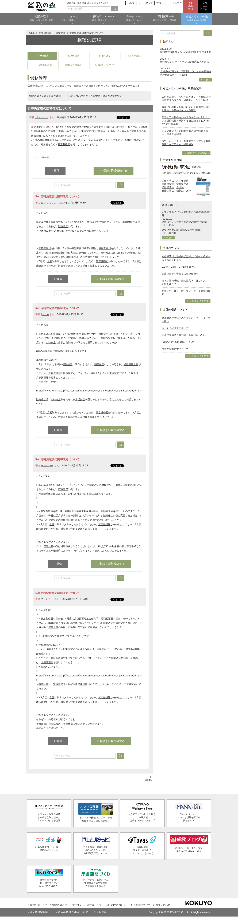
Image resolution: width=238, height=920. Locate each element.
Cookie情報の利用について (73, 912)
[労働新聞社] (176, 166)
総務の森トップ (38, 904)
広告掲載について (141, 904)
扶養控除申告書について (175, 348)
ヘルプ (131, 2)
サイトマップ (145, 2)
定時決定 (136, 131)
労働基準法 (168, 180)
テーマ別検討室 (42, 65)
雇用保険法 (168, 183)
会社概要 (77, 904)
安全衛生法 (182, 183)
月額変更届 (97, 126)
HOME (31, 32)
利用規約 (101, 912)
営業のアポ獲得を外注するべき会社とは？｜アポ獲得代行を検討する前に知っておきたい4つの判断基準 (186, 120)
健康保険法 (168, 190)
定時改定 (56, 399)
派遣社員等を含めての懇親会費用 (180, 273)
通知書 (81, 399)
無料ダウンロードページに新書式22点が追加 (184, 61)
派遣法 (180, 187)
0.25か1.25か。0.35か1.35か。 (179, 266)
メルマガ (177, 2)
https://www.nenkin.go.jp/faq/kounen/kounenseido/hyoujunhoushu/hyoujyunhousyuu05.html (88, 390)
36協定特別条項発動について (178, 342)
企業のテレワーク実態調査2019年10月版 (184, 221)
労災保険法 (168, 187)
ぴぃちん (46, 202)
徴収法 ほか (183, 190)
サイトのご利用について (112, 904)
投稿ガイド (162, 2)
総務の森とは (59, 904)
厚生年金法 (182, 180)
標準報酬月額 (131, 364)
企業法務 (104, 56)
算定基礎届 (37, 126)
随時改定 (86, 131)
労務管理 (60, 32)
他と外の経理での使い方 (175, 328)
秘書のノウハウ (104, 65)
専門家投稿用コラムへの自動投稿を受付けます (185, 51)
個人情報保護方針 (40, 912)
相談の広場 (45, 32)
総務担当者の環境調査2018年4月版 (181, 229)
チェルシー (41, 117)
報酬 (125, 221)
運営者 (90, 904)
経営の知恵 (135, 56)
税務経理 (73, 56)
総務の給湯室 (73, 65)
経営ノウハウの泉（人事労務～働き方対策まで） (95, 95)
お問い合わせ (163, 904)
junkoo (45, 314)
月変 (42, 139)
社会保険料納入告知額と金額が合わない (184, 335)
